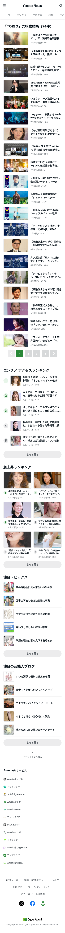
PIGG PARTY (13, 824)
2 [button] (28, 353)
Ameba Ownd (14, 809)
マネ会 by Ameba (15, 794)
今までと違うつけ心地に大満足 (33, 716)
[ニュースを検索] (61, 6)
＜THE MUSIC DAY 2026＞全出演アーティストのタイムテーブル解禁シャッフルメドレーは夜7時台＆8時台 (45, 183)
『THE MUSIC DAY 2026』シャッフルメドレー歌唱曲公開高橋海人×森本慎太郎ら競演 (46, 215)
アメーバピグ (13, 817)
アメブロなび (13, 855)
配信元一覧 (12, 880)
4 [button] (45, 353)
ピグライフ (12, 839)
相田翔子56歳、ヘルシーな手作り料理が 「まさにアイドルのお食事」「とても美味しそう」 (41, 380)
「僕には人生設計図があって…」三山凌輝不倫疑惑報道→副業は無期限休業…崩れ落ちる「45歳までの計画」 (46, 40)
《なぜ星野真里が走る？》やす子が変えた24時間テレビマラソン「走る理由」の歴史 (45, 135)
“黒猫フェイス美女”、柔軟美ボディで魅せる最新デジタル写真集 (19, 553)
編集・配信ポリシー (35, 880)
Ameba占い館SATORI (17, 847)
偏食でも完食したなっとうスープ (34, 689)
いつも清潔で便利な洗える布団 (33, 676)
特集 (51, 15)
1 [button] (19, 353)
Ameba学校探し (15, 862)
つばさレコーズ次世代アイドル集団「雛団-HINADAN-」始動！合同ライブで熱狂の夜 (45, 103)
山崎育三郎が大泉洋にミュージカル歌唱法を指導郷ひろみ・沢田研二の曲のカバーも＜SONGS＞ (45, 167)
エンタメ (21, 15)
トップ (6, 15)
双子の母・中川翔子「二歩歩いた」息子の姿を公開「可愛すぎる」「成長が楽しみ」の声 (40, 395)
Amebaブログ (14, 801)
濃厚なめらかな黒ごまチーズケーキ (35, 729)
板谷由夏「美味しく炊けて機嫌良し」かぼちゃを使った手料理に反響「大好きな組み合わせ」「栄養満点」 (41, 427)
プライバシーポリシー (40, 887)
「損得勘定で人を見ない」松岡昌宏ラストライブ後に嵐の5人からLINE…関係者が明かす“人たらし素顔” (46, 310)
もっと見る (33, 454)
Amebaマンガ (14, 832)
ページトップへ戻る (32, 756)
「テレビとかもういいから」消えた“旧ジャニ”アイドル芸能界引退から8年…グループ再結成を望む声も (46, 278)
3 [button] (36, 353)
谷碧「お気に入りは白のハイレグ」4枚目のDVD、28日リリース (49, 553)
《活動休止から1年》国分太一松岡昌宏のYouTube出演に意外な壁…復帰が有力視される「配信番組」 (46, 246)
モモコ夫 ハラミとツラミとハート (34, 703)
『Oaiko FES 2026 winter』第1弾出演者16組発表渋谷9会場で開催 (45, 150)
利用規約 (17, 887)
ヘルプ (55, 880)
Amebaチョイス (15, 779)
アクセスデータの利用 (32, 893)
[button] (53, 353)
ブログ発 (37, 15)
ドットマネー (13, 786)
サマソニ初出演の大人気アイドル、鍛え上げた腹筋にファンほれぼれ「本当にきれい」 (41, 440)
